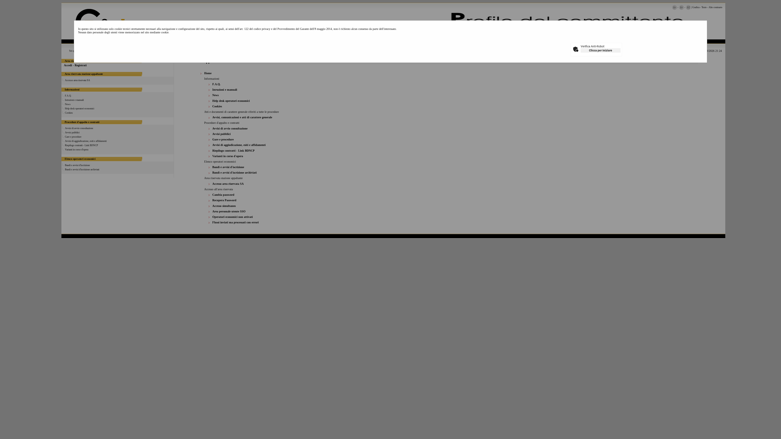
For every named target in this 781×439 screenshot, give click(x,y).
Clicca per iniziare (600, 50)
